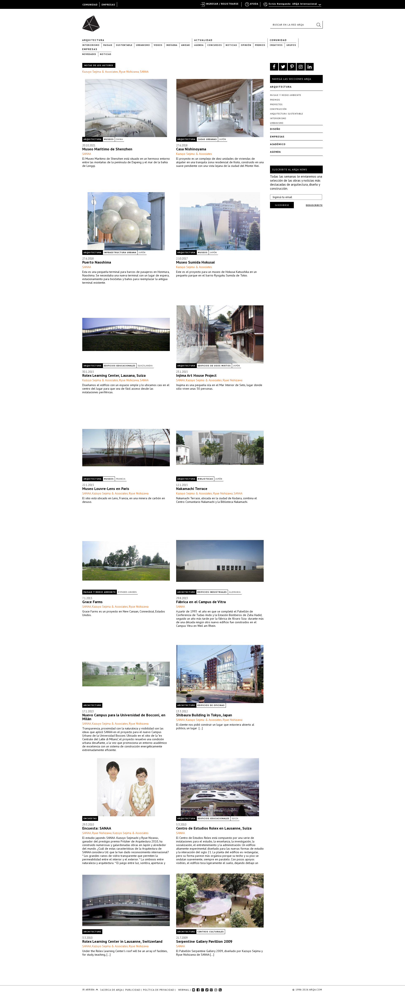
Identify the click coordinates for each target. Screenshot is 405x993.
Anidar (185, 45)
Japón (222, 139)
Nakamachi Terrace (191, 488)
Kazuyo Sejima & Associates (100, 71)
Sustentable (124, 45)
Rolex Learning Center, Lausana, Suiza (114, 375)
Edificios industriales (212, 592)
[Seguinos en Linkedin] (309, 67)
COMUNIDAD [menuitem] (90, 4)
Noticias (231, 45)
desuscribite (314, 205)
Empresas (89, 49)
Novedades (89, 54)
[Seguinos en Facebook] (274, 67)
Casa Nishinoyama (191, 149)
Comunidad (278, 40)
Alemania (235, 592)
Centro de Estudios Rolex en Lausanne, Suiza (213, 828)
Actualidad (203, 40)
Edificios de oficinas (211, 705)
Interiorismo (91, 45)
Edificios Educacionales (119, 365)
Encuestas (90, 818)
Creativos (276, 45)
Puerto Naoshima (96, 262)
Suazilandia (145, 365)
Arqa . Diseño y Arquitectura (92, 21)
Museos (109, 139)
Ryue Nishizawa (129, 71)
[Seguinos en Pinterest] (292, 67)
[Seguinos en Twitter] (283, 67)
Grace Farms (92, 601)
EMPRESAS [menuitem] (108, 4)
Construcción (278, 109)
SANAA (144, 71)
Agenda (199, 45)
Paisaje (107, 45)
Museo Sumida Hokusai (195, 262)
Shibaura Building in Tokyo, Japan (204, 715)
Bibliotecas (205, 478)
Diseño (275, 129)
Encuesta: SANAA (96, 828)
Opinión (246, 45)
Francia (121, 478)
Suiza (235, 818)
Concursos (214, 45)
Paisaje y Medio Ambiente (100, 592)
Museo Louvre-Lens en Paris (105, 488)
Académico (278, 144)
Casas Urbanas (207, 139)
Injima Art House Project (196, 375)
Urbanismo (143, 45)
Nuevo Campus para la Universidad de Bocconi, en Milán (123, 717)
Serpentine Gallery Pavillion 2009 (204, 941)
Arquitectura (93, 40)
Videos (158, 45)
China (119, 139)
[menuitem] (292, 5)
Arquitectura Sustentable (286, 113)
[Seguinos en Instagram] (301, 67)
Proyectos (276, 104)
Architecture (186, 592)
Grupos (291, 45)
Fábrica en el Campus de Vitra (201, 601)
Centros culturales (210, 931)
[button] (318, 25)
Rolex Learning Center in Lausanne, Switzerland (122, 941)
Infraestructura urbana (120, 252)
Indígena (171, 45)
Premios (260, 45)
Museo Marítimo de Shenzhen (107, 149)
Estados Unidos (127, 592)
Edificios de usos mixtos (214, 365)
